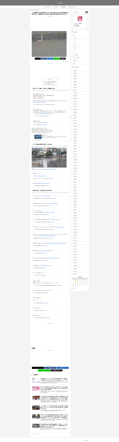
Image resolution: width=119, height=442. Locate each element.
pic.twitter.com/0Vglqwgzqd (45, 193)
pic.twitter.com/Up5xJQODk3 (42, 120)
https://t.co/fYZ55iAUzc (39, 112)
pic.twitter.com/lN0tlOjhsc (55, 215)
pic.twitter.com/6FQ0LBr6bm (41, 101)
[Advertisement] (50, 23)
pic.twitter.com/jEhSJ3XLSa (54, 251)
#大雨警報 (51, 237)
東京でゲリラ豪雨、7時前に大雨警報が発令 (50, 81)
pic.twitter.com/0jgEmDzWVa (59, 222)
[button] (63, 59)
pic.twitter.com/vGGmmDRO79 (47, 244)
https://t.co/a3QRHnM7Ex (42, 230)
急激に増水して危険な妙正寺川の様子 (49, 84)
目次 (49, 79)
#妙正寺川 (34, 101)
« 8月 (73, 288)
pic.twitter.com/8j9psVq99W (49, 208)
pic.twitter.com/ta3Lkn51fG (47, 258)
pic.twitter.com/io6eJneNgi (45, 180)
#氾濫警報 (55, 237)
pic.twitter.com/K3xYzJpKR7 (50, 230)
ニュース (34, 339)
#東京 (66, 100)
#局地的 (39, 180)
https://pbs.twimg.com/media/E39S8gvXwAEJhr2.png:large (46, 167)
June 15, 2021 (52, 104)
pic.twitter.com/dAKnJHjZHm (53, 200)
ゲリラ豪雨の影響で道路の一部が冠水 (49, 82)
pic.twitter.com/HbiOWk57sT (41, 174)
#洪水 (63, 100)
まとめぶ (80, 22)
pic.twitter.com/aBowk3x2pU (61, 237)
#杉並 (37, 180)
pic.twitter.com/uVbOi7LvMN (47, 112)
